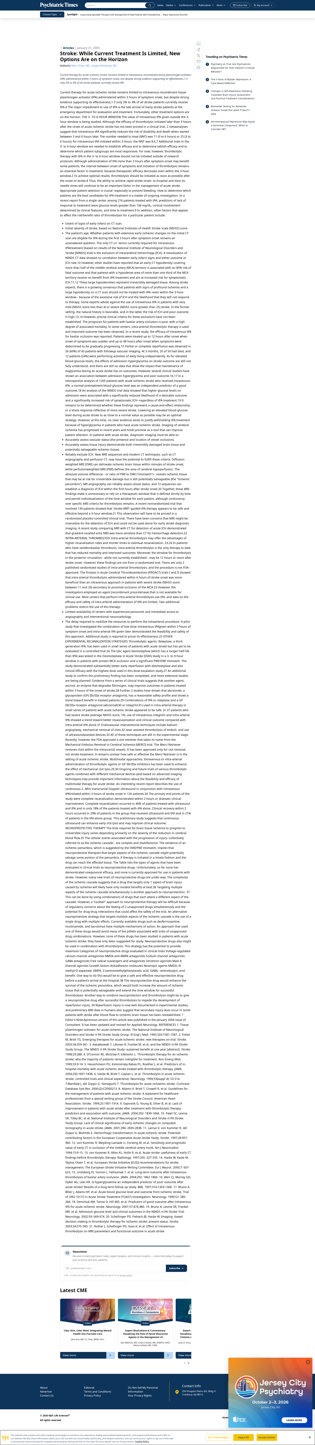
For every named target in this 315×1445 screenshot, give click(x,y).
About (44, 1387)
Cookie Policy (142, 1441)
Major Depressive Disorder (175, 14)
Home (225, 1417)
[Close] (309, 1437)
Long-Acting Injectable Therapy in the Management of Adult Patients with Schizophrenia (120, 14)
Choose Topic (50, 14)
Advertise (46, 1391)
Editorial (89, 1387)
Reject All (243, 1437)
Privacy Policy (92, 1395)
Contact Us (47, 1395)
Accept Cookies (267, 1437)
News (160, 5)
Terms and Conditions (97, 1391)
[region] (157, 1437)
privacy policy (126, 1275)
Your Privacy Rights (140, 1395)
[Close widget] (308, 1362)
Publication (205, 5)
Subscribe (174, 1268)
